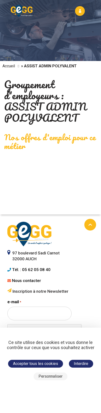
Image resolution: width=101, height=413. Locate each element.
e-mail (14, 302)
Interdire (81, 363)
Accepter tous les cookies (35, 363)
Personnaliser (50, 376)
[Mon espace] (80, 11)
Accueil (8, 66)
